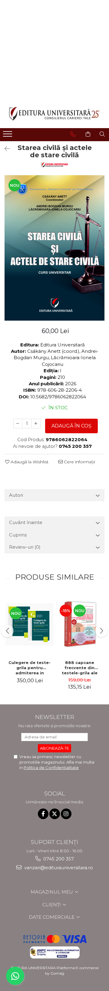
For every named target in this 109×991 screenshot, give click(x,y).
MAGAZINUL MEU (52, 892)
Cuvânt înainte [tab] (25, 522)
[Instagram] (66, 814)
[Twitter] (54, 814)
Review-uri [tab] (25, 547)
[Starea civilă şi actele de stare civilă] (54, 248)
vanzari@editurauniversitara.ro (58, 867)
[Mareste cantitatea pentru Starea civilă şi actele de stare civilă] (36, 423)
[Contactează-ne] (73, 134)
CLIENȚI (52, 905)
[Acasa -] (54, 114)
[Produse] (8, 135)
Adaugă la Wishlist (28, 462)
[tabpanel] (54, 248)
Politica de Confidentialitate (51, 767)
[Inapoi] (4, 148)
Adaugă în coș (71, 426)
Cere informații (79, 462)
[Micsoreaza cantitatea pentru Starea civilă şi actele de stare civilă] (17, 423)
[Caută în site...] (102, 134)
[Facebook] (43, 814)
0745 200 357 (58, 859)
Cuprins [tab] (18, 535)
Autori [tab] (16, 495)
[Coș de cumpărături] (87, 134)
